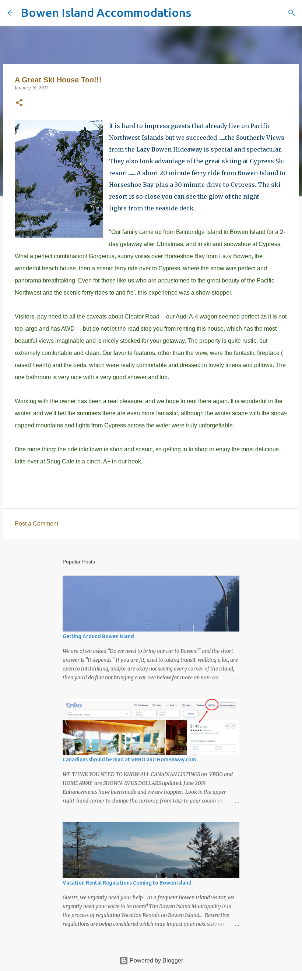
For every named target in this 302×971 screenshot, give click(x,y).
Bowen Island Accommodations (106, 12)
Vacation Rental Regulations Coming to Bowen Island (127, 883)
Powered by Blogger (155, 960)
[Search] (201, 13)
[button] (19, 103)
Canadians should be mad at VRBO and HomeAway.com (129, 759)
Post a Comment (36, 523)
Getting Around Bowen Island (98, 636)
